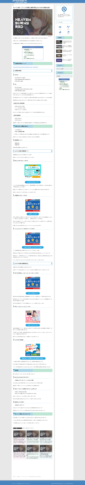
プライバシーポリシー (26, 483)
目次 (31, 47)
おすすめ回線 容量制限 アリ (29, 53)
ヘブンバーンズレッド (30, 428)
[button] (71, 22)
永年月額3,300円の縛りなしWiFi (33, 182)
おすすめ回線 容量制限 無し (29, 55)
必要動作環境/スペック (28, 49)
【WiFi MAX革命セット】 (33, 293)
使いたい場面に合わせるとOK (29, 58)
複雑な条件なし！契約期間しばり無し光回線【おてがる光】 (32, 358)
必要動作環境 (27, 50)
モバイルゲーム (20, 428)
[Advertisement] (32, 468)
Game (15, 428)
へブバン (25, 428)
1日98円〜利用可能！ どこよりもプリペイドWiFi (32, 247)
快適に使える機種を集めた (28, 52)
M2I (64, 13)
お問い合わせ (20, 483)
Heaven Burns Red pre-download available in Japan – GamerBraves (25, 67)
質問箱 (61, 88)
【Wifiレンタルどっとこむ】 (33, 325)
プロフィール (15, 483)
